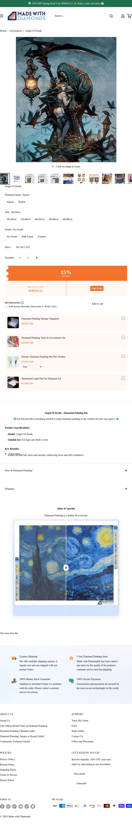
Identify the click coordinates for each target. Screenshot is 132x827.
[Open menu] (1, 16)
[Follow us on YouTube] (20, 806)
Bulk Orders (78, 731)
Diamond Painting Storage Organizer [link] (40, 318)
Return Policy (7, 780)
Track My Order (80, 720)
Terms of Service (8, 775)
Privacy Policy (7, 759)
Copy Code (96, 288)
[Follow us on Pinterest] (14, 806)
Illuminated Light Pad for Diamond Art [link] (41, 378)
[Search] (111, 15)
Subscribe (81, 783)
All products (15, 30)
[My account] (122, 16)
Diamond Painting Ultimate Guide (17, 731)
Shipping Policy (8, 769)
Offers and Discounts (82, 741)
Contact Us (77, 736)
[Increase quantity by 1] (36, 257)
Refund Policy (7, 764)
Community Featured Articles (15, 741)
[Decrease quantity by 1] (19, 257)
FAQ (74, 726)
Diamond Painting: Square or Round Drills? (22, 736)
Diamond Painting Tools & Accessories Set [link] (43, 337)
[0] (129, 16)
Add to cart (97, 303)
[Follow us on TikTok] (26, 806)
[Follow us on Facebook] (2, 806)
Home (3, 30)
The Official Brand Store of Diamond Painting (23, 726)
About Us (5, 720)
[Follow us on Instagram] (8, 806)
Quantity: (9, 257)
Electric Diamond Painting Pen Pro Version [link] (43, 356)
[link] (13, 322)
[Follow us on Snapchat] (33, 806)
